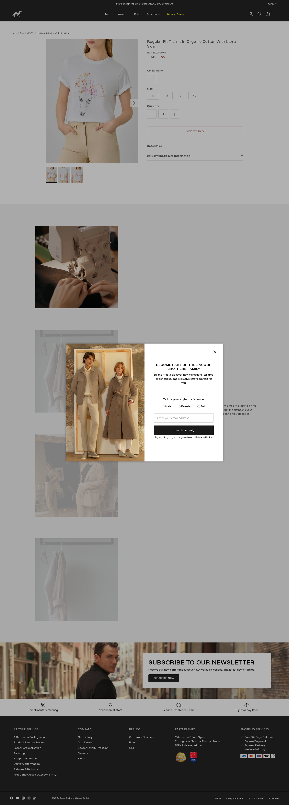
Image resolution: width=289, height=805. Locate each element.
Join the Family (183, 430)
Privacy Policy (203, 437)
